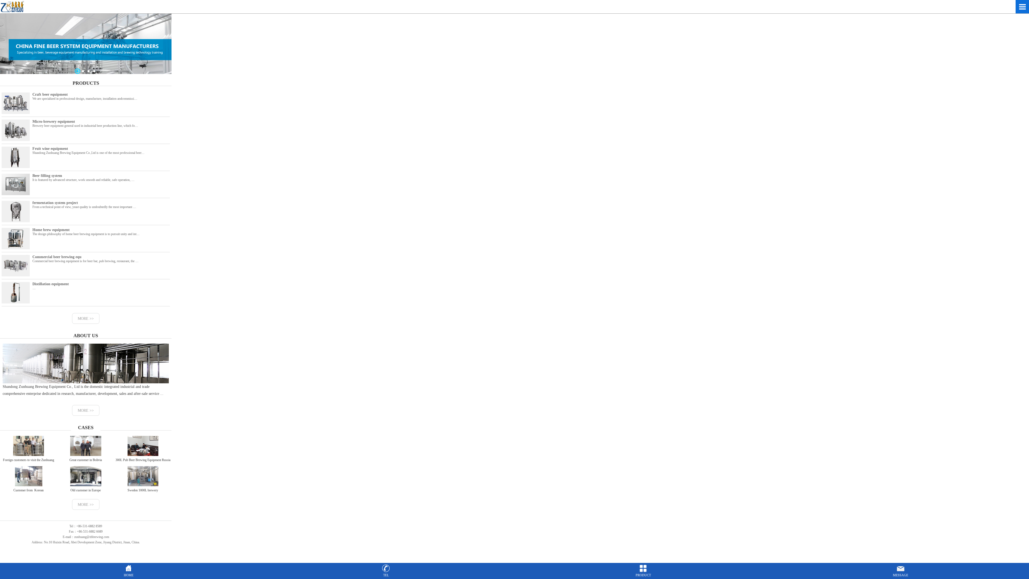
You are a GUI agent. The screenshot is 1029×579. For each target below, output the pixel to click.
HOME (128, 575)
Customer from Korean (28, 490)
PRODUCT (643, 575)
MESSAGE (900, 575)
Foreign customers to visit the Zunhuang (28, 460)
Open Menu (1022, 6)
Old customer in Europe (85, 490)
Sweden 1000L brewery (143, 490)
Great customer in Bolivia (85, 460)
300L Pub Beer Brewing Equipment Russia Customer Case (142, 464)
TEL (386, 575)
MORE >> (86, 319)
